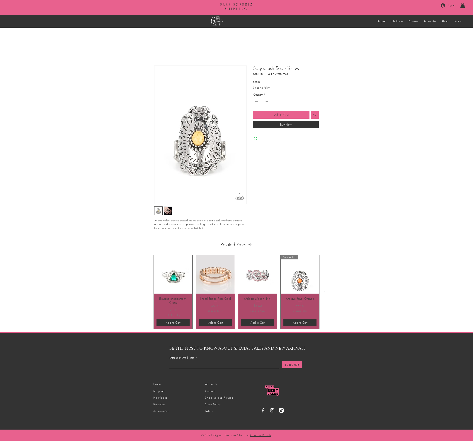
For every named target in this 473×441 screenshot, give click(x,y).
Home (158, 53)
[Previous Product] (148, 292)
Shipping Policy (261, 88)
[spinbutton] (262, 102)
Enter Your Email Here (181, 358)
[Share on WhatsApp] (255, 139)
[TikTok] (281, 411)
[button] (462, 5)
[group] (236, 292)
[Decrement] (256, 102)
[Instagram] (272, 411)
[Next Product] (325, 292)
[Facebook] (263, 411)
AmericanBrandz (260, 436)
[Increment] (267, 102)
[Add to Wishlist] (315, 115)
